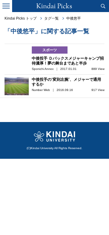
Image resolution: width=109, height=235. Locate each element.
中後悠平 (73, 18)
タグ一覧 (51, 18)
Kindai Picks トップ (21, 18)
